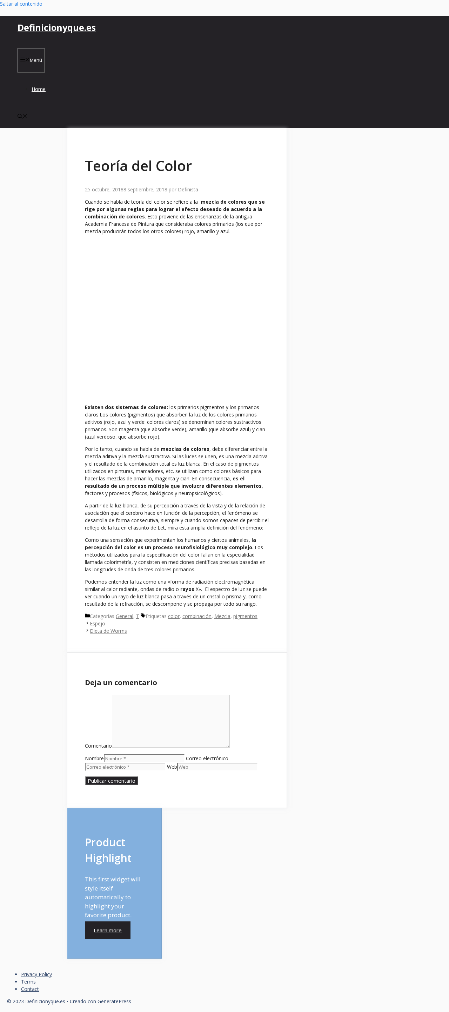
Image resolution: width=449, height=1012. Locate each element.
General (124, 616)
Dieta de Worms (108, 630)
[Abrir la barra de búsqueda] (22, 116)
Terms (28, 981)
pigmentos (245, 616)
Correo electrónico (207, 758)
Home (39, 89)
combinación (197, 616)
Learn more (108, 930)
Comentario (98, 745)
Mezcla (222, 616)
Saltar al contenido (21, 3)
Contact (30, 989)
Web (172, 766)
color (174, 616)
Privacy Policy (36, 974)
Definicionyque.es (57, 27)
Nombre (94, 758)
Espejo (97, 623)
